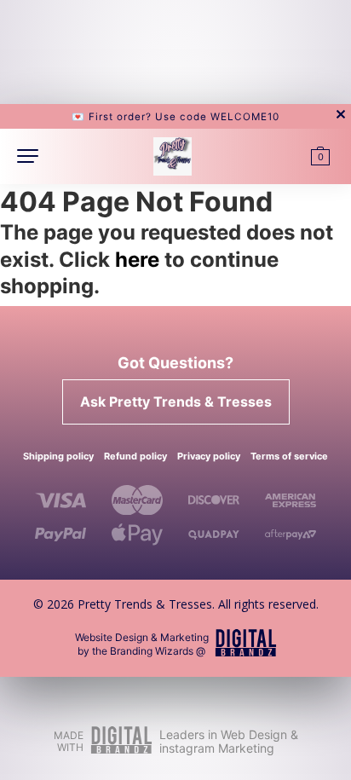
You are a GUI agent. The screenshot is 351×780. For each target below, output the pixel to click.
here (137, 258)
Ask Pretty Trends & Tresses (176, 401)
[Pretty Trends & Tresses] (172, 153)
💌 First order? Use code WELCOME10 (175, 117)
